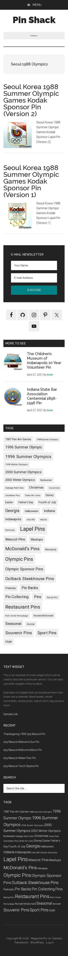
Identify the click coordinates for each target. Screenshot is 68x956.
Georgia (12, 510)
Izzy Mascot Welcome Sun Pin (21, 741)
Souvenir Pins (18, 632)
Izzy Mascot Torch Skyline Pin (21, 766)
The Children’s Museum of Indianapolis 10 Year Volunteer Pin (44, 361)
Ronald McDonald (43, 615)
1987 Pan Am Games (18, 439)
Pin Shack (34, 20)
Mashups (37, 539)
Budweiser (46, 480)
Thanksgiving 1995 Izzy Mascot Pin (24, 734)
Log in (50, 942)
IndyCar (43, 519)
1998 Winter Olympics (16, 464)
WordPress (37, 942)
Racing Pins (52, 597)
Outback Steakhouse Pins (29, 578)
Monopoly (50, 549)
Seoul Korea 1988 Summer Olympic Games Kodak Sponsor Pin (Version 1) (31, 181)
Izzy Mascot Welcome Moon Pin (22, 749)
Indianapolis (13, 519)
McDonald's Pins (22, 548)
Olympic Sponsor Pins (24, 569)
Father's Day (26, 502)
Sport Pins (46, 633)
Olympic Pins (19, 559)
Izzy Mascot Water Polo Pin (19, 758)
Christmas (36, 487)
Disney (50, 495)
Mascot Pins (15, 539)
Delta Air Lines (32, 495)
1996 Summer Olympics (28, 456)
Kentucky (10, 530)
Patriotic (10, 588)
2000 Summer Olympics (23, 472)
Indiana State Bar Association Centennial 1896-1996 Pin (42, 396)
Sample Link (10, 714)
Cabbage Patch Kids (14, 488)
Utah (8, 641)
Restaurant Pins (22, 607)
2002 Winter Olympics (20, 480)
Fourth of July (47, 502)
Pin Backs (30, 588)
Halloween (31, 511)
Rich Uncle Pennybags (16, 615)
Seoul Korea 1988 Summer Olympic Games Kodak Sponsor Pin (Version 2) (31, 100)
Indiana (49, 511)
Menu (36, 5)
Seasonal (13, 623)
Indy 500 (31, 519)
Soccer (31, 623)
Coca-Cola (54, 488)
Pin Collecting (17, 597)
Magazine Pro (39, 938)
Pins (37, 597)
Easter (9, 502)
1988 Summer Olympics (47, 439)
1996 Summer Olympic (23, 447)
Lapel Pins (32, 529)
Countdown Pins (12, 495)
